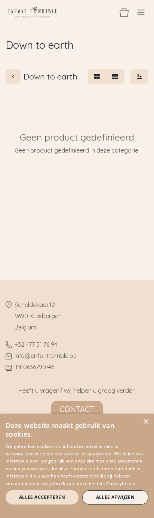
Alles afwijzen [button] (115, 497)
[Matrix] (97, 76)
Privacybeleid (120, 483)
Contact (77, 409)
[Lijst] (115, 76)
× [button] (145, 422)
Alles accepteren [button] (42, 497)
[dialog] (77, 466)
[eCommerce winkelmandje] (124, 12)
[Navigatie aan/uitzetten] (140, 12)
